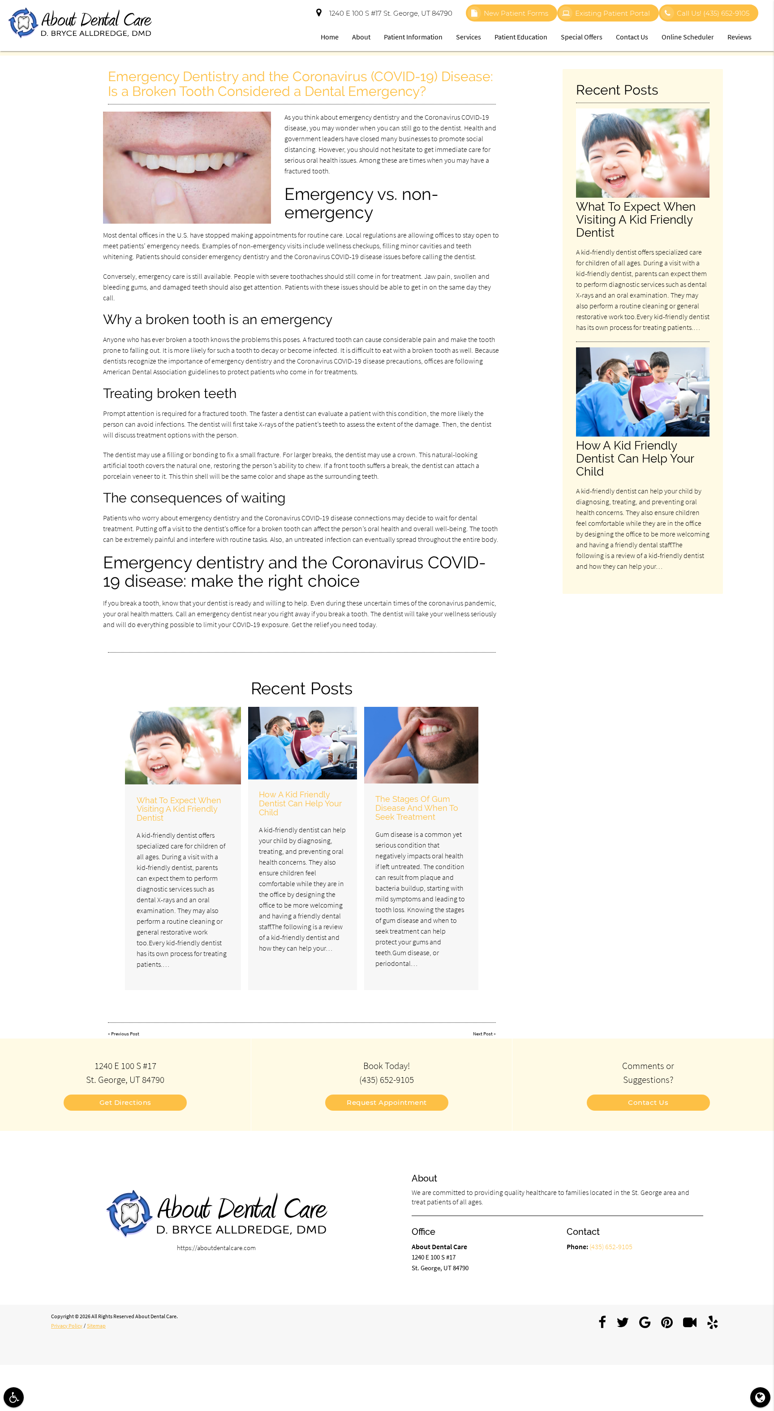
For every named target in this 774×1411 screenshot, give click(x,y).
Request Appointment (387, 1102)
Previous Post (125, 1033)
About (361, 36)
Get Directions (125, 1102)
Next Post (483, 1033)
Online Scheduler (688, 36)
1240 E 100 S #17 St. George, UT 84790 (389, 13)
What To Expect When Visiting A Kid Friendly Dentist (179, 809)
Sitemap (96, 1325)
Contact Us (632, 36)
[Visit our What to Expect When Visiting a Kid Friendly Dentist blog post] (183, 745)
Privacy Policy (66, 1325)
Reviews (739, 36)
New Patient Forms (516, 13)
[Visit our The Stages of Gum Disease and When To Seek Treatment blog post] (421, 745)
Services (468, 36)
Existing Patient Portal (612, 13)
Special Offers (581, 36)
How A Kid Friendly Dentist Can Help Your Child (300, 803)
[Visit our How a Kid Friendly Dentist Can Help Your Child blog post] (302, 743)
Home (330, 36)
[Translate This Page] (760, 1397)
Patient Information (413, 36)
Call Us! (713, 13)
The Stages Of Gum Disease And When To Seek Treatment (416, 808)
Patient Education (520, 36)
